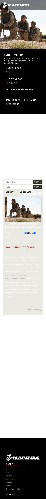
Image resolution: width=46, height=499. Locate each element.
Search (37, 182)
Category (10, 192)
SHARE (12, 83)
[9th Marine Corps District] (15, 5)
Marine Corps (23, 457)
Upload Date (25, 192)
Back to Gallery (33, 309)
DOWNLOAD (15, 79)
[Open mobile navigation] (41, 5)
